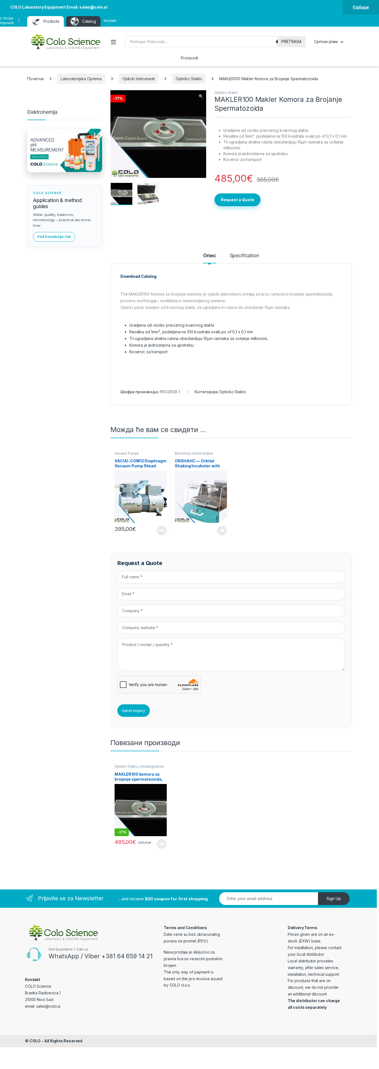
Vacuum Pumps (127, 453)
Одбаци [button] (361, 7)
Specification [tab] (244, 255)
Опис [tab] (209, 255)
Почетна (35, 78)
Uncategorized (152, 766)
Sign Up (334, 898)
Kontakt (110, 20)
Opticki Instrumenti (138, 78)
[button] (201, 96)
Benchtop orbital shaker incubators (194, 455)
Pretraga (291, 41)
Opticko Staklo (189, 78)
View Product (160, 530)
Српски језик (326, 41)
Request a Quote (237, 199)
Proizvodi (189, 58)
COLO (35, 1040)
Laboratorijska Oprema (81, 78)
